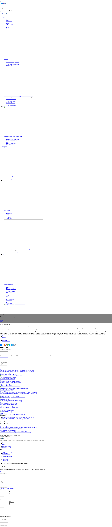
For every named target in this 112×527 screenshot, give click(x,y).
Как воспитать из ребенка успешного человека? (7, 379)
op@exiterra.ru (6, 462)
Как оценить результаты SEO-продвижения (6, 390)
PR (2, 180)
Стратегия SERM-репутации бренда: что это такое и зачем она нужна (10, 391)
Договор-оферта (4, 445)
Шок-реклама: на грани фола (4, 399)
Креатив (7, 296)
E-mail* (10, 501)
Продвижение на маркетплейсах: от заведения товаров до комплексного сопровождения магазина (18, 176)
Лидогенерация (8, 63)
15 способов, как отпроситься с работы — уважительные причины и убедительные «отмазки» (14, 380)
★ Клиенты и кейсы (9, 21)
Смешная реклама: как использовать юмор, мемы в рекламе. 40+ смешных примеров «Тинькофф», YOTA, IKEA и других (18, 393)
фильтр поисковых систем (6, 341)
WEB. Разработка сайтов (5, 453)
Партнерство (7, 26)
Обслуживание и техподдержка (10, 291)
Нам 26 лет (7, 23)
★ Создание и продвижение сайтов (11, 289)
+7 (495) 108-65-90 (8, 15)
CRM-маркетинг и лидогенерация (7, 456)
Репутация (3, 106)
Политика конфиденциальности (9, 471)
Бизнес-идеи (7, 295)
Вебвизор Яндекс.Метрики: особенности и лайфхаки (8, 430)
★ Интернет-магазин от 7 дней (10, 288)
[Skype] (10, 345)
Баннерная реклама (8, 253)
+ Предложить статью (9, 303)
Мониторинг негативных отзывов (11, 143)
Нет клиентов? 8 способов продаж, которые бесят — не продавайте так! (11, 428)
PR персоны (7, 216)
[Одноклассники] (4, 345)
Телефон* (9, 506)
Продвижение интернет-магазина (11, 105)
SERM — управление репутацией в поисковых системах (8, 404)
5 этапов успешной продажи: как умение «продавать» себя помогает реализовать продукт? (14, 431)
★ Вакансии (7, 27)
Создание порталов (8, 290)
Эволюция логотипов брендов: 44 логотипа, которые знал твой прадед (11, 401)
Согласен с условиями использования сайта (7, 488)
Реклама (7, 298)
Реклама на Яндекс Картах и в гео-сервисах (12, 139)
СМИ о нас (7, 25)
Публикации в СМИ (9, 218)
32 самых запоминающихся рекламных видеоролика (8, 377)
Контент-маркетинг (7, 210)
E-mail (9, 493)
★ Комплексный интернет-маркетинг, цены (12, 62)
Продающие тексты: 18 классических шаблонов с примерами (9, 369)
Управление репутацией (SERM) (10, 299)
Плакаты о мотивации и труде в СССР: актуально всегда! (9, 407)
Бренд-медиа (7, 214)
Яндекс (3, 342)
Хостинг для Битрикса (9, 292)
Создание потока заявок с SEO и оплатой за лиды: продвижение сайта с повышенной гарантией (18, 96)
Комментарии (2, 319)
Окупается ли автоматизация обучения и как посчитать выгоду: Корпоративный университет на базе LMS (18, 417)
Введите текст (11, 10)
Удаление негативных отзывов (10, 141)
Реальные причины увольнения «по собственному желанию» (9, 396)
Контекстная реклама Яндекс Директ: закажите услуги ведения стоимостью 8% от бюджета (17, 249)
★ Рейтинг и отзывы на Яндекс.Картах (11, 140)
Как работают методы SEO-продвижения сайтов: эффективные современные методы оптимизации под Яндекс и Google (18, 427)
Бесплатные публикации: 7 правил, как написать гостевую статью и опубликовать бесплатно (14, 388)
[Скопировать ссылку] (15, 345)
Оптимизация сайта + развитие (10, 103)
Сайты (3, 254)
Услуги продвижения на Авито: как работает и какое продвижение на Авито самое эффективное (14, 429)
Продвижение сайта (9, 300)
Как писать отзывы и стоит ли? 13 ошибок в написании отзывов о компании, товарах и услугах (14, 394)
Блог (3, 294)
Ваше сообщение (11, 495)
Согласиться (2, 471)
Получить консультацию (4, 357)
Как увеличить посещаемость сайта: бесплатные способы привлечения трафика (12, 405)
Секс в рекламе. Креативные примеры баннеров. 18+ (8, 402)
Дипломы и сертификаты (9, 24)
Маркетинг (7, 297)
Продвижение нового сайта (10, 102)
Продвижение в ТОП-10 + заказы (11, 99)
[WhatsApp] (8, 345)
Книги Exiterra (8, 22)
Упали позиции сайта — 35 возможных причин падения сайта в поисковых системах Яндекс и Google (15, 432)
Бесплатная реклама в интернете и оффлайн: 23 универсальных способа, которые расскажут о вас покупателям (17, 371)
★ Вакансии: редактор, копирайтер (11, 302)
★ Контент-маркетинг (9, 213)
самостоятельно (4, 340)
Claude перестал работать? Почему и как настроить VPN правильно (14, 18)
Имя (9, 491)
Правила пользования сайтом (6, 446)
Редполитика (7, 301)
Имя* (9, 503)
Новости (7, 28)
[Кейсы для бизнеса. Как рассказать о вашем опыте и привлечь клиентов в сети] (12, 415)
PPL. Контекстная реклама (6, 454)
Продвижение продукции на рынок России (12, 64)
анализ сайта (4, 337)
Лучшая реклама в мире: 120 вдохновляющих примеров (8, 374)
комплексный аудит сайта (6, 339)
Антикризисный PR (9, 217)
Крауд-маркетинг (8, 215)
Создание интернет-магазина (8, 284)
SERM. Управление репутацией (7, 452)
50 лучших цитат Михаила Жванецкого (6, 385)
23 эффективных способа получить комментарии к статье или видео (10, 382)
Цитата (7, 349)
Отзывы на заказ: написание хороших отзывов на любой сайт (13, 136)
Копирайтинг (6, 59)
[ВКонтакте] (1, 345)
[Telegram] (13, 345)
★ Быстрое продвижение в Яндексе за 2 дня (12, 104)
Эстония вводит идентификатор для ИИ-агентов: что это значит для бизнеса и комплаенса (15, 418)
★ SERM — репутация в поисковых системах (12, 142)
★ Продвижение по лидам (10, 100)
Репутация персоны (9, 145)
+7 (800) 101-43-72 (5, 459)
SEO (2, 336)
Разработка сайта (8, 287)
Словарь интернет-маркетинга (6, 447)
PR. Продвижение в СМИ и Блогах (7, 455)
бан (2, 338)
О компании (4, 442)
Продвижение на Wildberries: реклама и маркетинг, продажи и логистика (16, 179)
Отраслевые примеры (9, 65)
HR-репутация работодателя (10, 144)
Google (3, 335)
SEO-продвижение (5, 66)
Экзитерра (3, 17)
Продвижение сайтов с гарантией (11, 101)
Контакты (7, 20)
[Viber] (6, 345)
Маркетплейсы (4, 146)
